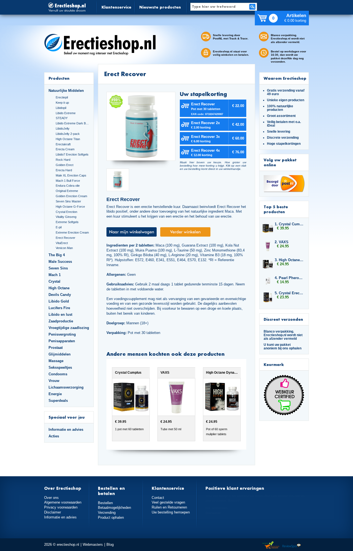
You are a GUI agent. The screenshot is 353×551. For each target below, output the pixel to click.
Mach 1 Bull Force (68, 180)
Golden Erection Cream (71, 196)
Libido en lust (60, 314)
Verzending (107, 512)
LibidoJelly (62, 128)
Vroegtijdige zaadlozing (69, 328)
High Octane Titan (68, 139)
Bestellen (105, 503)
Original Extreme (67, 190)
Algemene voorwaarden (62, 502)
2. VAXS (281, 242)
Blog (110, 544)
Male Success (60, 262)
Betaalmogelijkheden (114, 507)
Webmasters (93, 544)
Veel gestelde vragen (168, 502)
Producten (59, 78)
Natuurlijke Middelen (66, 91)
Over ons (51, 498)
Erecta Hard (64, 170)
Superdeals (58, 400)
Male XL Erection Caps (71, 175)
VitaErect (62, 243)
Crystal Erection (66, 211)
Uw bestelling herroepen (171, 512)
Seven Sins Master (68, 201)
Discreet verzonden (283, 319)
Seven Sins (58, 268)
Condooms (58, 374)
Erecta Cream (65, 149)
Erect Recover (65, 237)
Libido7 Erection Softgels (72, 154)
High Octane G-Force (70, 206)
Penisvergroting (62, 334)
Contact (158, 498)
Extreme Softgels (67, 222)
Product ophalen (111, 517)
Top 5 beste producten (276, 209)
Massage (56, 361)
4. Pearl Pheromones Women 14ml (289, 278)
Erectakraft (63, 144)
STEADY (62, 118)
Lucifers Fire (59, 308)
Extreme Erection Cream (72, 232)
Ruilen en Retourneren (169, 507)
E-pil (58, 227)
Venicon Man (64, 248)
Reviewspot (291, 545)
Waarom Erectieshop (285, 78)
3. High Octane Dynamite (289, 260)
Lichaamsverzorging (66, 387)
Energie (55, 394)
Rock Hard (63, 159)
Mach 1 (55, 275)
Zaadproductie (61, 321)
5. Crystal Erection (289, 293)
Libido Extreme (66, 113)
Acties (54, 436)
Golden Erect (64, 165)
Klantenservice (116, 7)
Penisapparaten (62, 341)
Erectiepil (62, 97)
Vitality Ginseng (66, 216)
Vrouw (54, 381)
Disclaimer (52, 512)
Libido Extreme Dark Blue (72, 123)
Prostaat (56, 348)
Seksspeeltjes (60, 367)
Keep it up (62, 102)
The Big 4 (57, 255)
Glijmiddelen (60, 354)
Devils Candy (60, 295)
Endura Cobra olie (68, 185)
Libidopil (61, 107)
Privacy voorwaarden (60, 507)
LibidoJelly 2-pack (68, 133)
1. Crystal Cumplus (289, 224)
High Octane (59, 288)
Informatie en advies (66, 429)
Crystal (54, 281)
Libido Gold (59, 301)
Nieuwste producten (160, 7)
